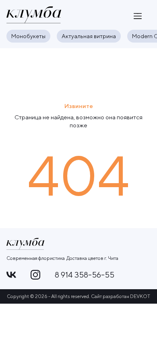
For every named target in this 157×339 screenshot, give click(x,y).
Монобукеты (28, 36)
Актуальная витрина (89, 36)
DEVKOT (140, 296)
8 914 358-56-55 (84, 275)
